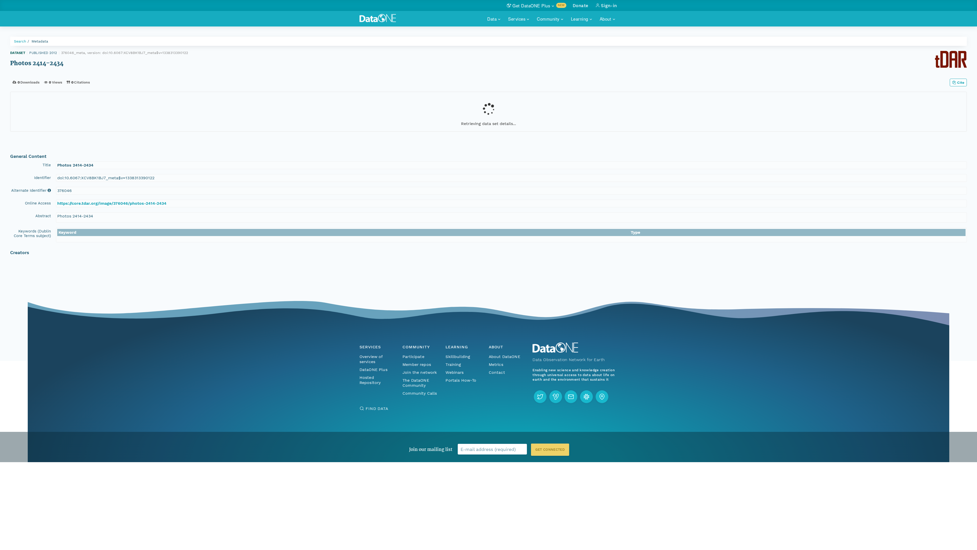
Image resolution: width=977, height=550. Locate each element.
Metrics (496, 364)
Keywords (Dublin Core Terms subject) (32, 233)
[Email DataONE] (571, 396)
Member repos (417, 364)
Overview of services (371, 359)
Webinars (455, 372)
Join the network (420, 372)
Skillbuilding (458, 356)
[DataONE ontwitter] (540, 396)
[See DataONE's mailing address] (602, 396)
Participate (413, 356)
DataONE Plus (373, 369)
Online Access (38, 203)
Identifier (42, 177)
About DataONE (504, 356)
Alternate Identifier (29, 190)
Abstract (43, 216)
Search (20, 41)
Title (46, 165)
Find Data (377, 408)
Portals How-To (461, 380)
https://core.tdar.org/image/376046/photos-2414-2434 (111, 203)
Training (453, 364)
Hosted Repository (370, 380)
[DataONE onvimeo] (555, 396)
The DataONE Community (416, 383)
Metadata (40, 41)
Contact (497, 372)
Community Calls (420, 393)
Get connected (550, 449)
